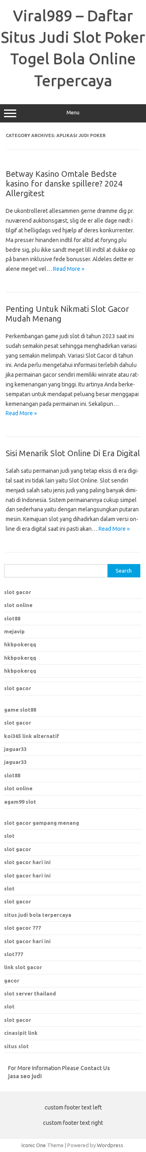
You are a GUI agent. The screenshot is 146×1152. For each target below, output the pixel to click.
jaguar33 (15, 749)
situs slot (16, 1046)
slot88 (12, 618)
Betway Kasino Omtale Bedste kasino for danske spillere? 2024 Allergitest (64, 183)
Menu (73, 112)
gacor (11, 980)
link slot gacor (23, 967)
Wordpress (110, 1145)
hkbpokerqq (20, 644)
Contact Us (95, 1068)
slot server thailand (30, 993)
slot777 (13, 954)
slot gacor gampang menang (41, 823)
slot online (18, 605)
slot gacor (17, 592)
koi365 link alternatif (31, 736)
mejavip (14, 631)
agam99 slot (20, 801)
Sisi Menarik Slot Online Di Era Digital (73, 453)
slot (9, 836)
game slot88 (20, 709)
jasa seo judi (25, 1076)
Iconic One (33, 1145)
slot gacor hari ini (27, 862)
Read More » (68, 269)
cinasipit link (21, 1033)
